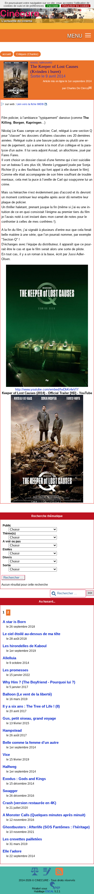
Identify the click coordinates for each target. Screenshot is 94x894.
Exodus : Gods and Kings (24, 779)
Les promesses (15, 670)
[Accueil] (47, 22)
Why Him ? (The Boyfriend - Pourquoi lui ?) (39, 682)
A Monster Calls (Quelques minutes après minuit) (44, 815)
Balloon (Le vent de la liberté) (27, 694)
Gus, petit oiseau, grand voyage (29, 718)
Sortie (7, 565)
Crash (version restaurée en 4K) (29, 803)
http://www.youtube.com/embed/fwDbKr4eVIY (47, 389)
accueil (6, 54)
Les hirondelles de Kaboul (25, 646)
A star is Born (14, 622)
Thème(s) (9, 533)
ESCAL (49, 891)
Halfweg (9, 767)
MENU (74, 35)
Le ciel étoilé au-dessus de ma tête (31, 634)
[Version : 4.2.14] (55, 888)
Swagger (10, 791)
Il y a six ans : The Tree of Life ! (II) (31, 706)
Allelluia (9, 658)
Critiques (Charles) (27, 54)
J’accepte (52, 5)
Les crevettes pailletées (22, 839)
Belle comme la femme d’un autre (31, 743)
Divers (7, 557)
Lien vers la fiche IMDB (30, 104)
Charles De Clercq (77, 88)
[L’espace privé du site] (47, 874)
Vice (6, 755)
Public (7, 525)
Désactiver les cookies (75, 5)
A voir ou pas (12, 541)
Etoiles (7, 549)
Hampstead (12, 730)
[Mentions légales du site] (35, 874)
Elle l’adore (12, 851)
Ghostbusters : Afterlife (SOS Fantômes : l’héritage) (46, 827)
